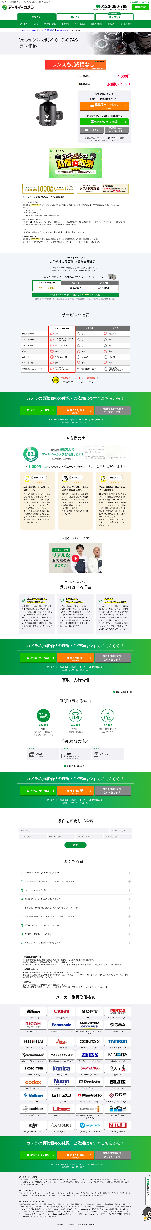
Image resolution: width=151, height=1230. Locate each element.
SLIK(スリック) (56, 1211)
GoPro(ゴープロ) (93, 1214)
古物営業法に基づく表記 (69, 1182)
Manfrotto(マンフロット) (99, 1211)
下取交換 (65, 24)
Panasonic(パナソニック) (94, 1204)
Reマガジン (40, 1184)
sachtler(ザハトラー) (30, 1214)
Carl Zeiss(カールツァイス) (41, 1209)
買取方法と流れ (49, 24)
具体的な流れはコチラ (75, 766)
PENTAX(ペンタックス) (63, 1204)
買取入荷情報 (96, 24)
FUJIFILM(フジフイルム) (43, 1206)
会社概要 (31, 1182)
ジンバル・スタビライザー (81, 1195)
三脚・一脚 (66, 1195)
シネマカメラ (119, 1193)
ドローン (38, 1195)
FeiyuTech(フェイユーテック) (33, 1216)
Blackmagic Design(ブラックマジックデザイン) (69, 1214)
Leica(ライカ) (58, 1206)
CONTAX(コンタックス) (72, 1206)
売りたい (37, 16)
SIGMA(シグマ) (27, 1206)
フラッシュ (46, 1195)
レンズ (30, 1195)
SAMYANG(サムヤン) (99, 1209)
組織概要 (109, 1182)
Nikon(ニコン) (24, 1204)
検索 (75, 845)
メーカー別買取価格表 (46, 30)
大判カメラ (88, 1193)
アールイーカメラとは (29, 24)
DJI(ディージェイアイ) (109, 1214)
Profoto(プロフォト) (43, 1211)
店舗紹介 (111, 24)
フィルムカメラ (77, 1193)
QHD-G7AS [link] (76, 30)
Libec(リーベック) (45, 1214)
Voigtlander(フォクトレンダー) (108, 1206)
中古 (125, 830)
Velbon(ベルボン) (63, 30)
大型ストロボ (56, 1195)
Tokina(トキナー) (72, 1209)
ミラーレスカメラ (44, 1193)
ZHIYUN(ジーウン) (51, 1216)
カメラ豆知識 (80, 24)
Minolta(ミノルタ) (59, 1209)
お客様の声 (123, 1179)
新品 (116, 830)
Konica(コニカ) (85, 1209)
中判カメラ (97, 1193)
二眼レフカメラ (108, 1193)
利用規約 (39, 1182)
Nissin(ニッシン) (28, 1211)
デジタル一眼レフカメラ (27, 1193)
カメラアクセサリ (98, 1195)
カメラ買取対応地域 (97, 1182)
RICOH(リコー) (78, 1204)
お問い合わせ (84, 1182)
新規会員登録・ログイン (139, 2)
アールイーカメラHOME (27, 30)
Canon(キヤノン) (36, 1204)
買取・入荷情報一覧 (124, 692)
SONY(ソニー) (49, 1204)
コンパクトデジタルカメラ (61, 1193)
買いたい (76, 16)
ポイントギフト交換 (85, 1179)
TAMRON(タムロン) (90, 1206)
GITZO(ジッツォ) (83, 1211)
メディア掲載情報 (28, 1184)
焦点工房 (111, 1209)
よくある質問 (125, 24)
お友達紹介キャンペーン (101, 1179)
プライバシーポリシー (51, 1182)
